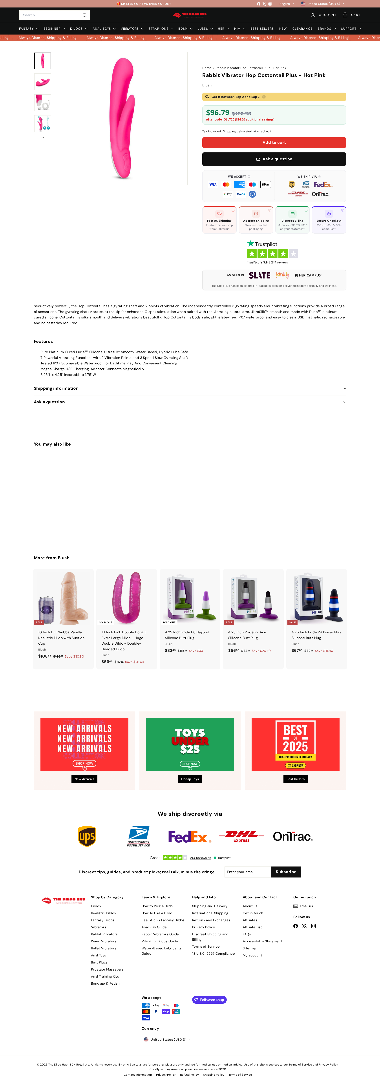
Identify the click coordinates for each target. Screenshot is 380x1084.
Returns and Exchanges (211, 920)
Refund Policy (189, 1075)
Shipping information (56, 388)
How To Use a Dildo (157, 913)
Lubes (203, 29)
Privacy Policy (203, 927)
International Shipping (210, 913)
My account (252, 955)
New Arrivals (84, 779)
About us (250, 906)
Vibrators (130, 29)
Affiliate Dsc (253, 927)
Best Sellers (262, 29)
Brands (325, 29)
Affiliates (250, 920)
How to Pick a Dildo (157, 906)
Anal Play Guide (154, 927)
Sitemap (249, 948)
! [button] (263, 96)
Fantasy (27, 29)
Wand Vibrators (104, 941)
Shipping (229, 131)
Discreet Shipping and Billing (210, 937)
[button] (239, 186)
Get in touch (253, 913)
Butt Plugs (99, 962)
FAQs (247, 934)
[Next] (42, 136)
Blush (207, 85)
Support (349, 29)
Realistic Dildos (103, 913)
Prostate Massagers (107, 969)
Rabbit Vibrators (104, 934)
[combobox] (54, 15)
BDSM (183, 29)
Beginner (53, 29)
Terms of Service (206, 946)
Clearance (302, 29)
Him (238, 29)
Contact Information (138, 1075)
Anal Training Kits (105, 976)
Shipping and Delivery (209, 906)
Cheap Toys (190, 779)
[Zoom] (121, 118)
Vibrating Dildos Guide (160, 941)
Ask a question (49, 402)
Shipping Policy (213, 1075)
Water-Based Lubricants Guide (162, 951)
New (283, 29)
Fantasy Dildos (103, 920)
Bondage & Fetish (105, 983)
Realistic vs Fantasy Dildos (163, 920)
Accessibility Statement (262, 941)
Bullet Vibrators (103, 948)
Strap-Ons (159, 29)
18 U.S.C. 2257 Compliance (213, 953)
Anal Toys (102, 29)
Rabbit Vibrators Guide (160, 934)
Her (222, 29)
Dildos (77, 29)
